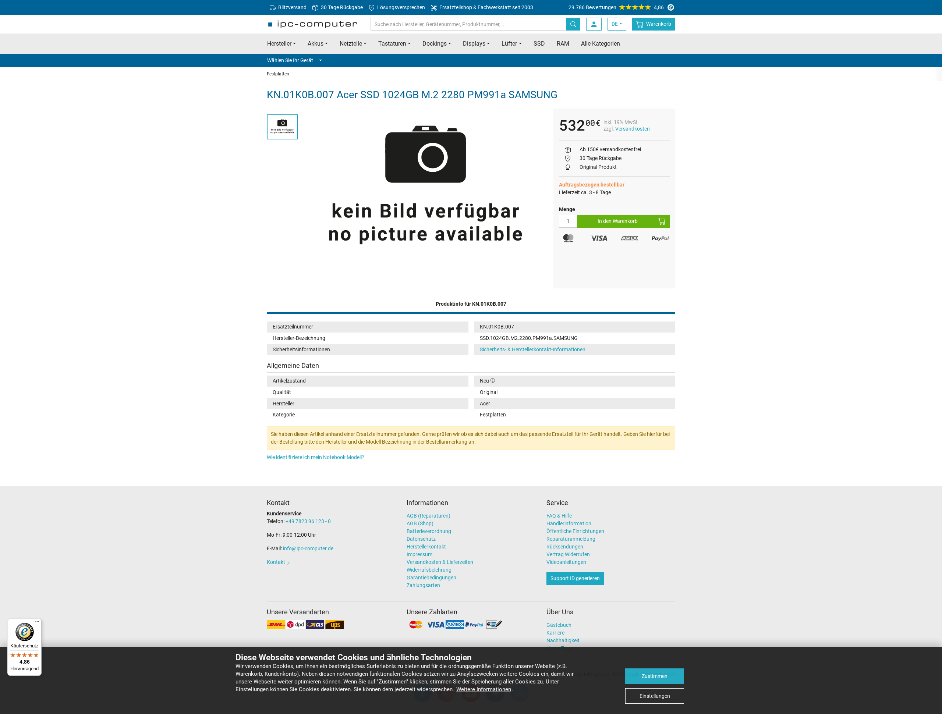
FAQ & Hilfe (559, 516)
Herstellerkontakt (426, 547)
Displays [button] (474, 43)
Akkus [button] (315, 43)
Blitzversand (292, 7)
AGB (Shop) (420, 523)
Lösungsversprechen (400, 7)
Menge (567, 209)
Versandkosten (632, 129)
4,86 (616, 7)
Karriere (555, 633)
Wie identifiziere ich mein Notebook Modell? (315, 457)
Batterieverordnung (429, 531)
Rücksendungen (564, 547)
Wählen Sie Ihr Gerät (290, 60)
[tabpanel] (426, 189)
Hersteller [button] (279, 43)
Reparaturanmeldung (570, 539)
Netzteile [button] (351, 43)
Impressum (419, 554)
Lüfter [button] (509, 43)
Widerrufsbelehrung (429, 570)
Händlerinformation (568, 523)
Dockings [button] (434, 43)
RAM (563, 43)
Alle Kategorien (600, 43)
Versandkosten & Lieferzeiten (440, 562)
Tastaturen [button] (392, 43)
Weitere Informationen (483, 689)
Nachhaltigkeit (563, 640)
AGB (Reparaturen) (428, 516)
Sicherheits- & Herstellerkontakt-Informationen (532, 349)
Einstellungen (655, 696)
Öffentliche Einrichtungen (575, 531)
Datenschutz (421, 539)
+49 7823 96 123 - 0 (308, 521)
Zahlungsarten (423, 585)
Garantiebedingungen (431, 577)
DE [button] (615, 24)
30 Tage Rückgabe (341, 7)
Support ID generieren (575, 578)
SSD (539, 43)
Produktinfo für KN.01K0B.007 (471, 304)
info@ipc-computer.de (308, 548)
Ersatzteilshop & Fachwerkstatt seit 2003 (485, 7)
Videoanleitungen (566, 562)
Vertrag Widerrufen (568, 554)
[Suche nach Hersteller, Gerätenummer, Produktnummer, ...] (573, 24)
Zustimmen (654, 676)
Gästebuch (558, 625)
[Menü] (37, 623)
